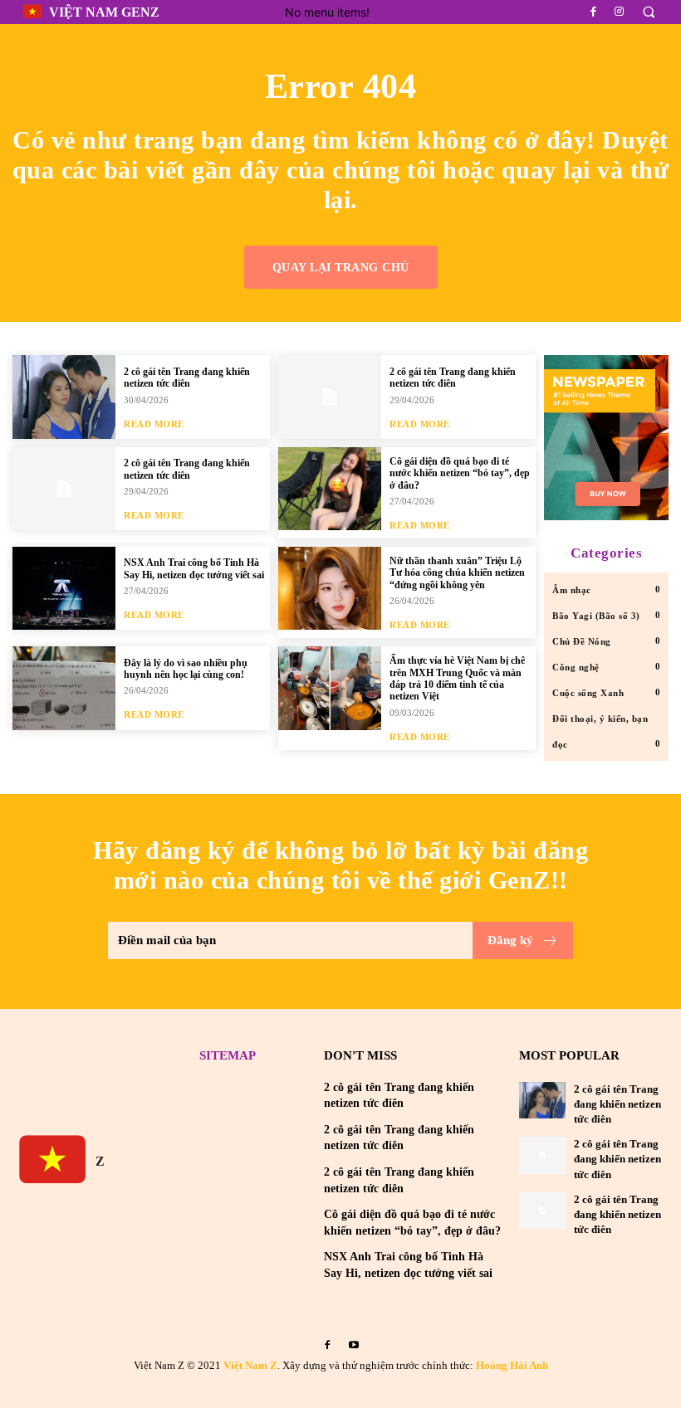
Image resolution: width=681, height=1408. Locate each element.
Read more (154, 424)
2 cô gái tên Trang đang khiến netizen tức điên (187, 377)
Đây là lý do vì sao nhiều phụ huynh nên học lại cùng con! (185, 668)
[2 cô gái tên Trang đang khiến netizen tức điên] (63, 396)
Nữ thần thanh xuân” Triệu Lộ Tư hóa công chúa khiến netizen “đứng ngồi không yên (457, 573)
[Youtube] (354, 1345)
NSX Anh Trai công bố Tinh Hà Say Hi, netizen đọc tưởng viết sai (194, 568)
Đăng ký (510, 940)
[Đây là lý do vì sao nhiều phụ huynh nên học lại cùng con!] (63, 687)
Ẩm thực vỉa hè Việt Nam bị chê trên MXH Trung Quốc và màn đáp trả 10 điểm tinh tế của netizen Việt (457, 678)
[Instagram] (619, 11)
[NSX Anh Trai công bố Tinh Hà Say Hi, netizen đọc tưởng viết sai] (63, 588)
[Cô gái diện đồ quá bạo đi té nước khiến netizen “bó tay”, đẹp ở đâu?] (329, 488)
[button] (648, 12)
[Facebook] (594, 11)
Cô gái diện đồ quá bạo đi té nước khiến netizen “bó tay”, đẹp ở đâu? (459, 473)
